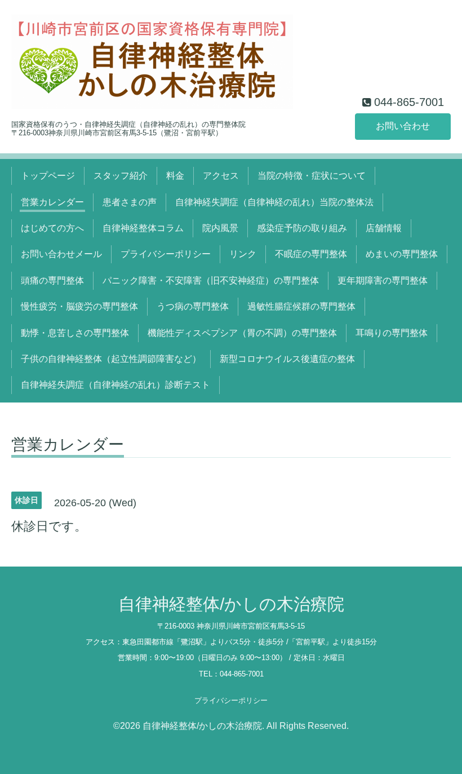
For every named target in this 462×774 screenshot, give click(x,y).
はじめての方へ (52, 228)
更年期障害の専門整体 (382, 280)
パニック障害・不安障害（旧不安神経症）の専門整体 (211, 280)
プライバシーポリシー (166, 254)
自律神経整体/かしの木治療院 (231, 604)
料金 (175, 175)
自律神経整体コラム (143, 228)
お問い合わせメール (61, 254)
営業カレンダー (52, 202)
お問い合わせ (403, 126)
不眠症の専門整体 (311, 254)
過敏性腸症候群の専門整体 (301, 306)
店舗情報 (384, 228)
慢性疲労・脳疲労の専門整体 (79, 306)
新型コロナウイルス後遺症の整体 (287, 359)
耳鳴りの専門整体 (392, 333)
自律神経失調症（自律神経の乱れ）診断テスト (115, 385)
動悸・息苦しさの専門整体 (75, 333)
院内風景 (220, 228)
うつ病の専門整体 (193, 306)
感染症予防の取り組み (302, 228)
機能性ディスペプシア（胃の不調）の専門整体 (242, 333)
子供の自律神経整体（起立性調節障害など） (111, 359)
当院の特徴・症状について (311, 175)
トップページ (48, 175)
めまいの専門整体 (402, 254)
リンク (242, 254)
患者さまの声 (130, 202)
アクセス (221, 175)
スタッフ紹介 (121, 175)
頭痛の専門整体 (52, 280)
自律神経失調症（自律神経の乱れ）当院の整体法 (274, 202)
